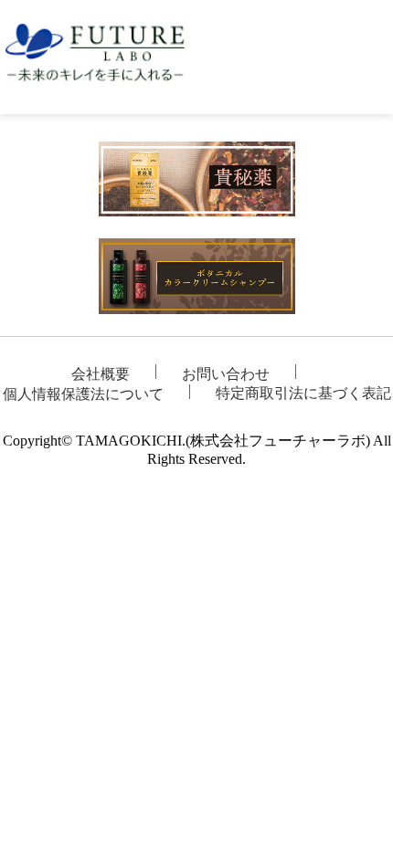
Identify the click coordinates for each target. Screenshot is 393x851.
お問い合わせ (226, 374)
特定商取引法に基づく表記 (303, 393)
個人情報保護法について (83, 394)
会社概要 (100, 374)
